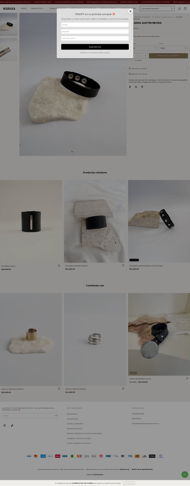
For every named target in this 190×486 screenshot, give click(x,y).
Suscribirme (95, 47)
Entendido (129, 483)
